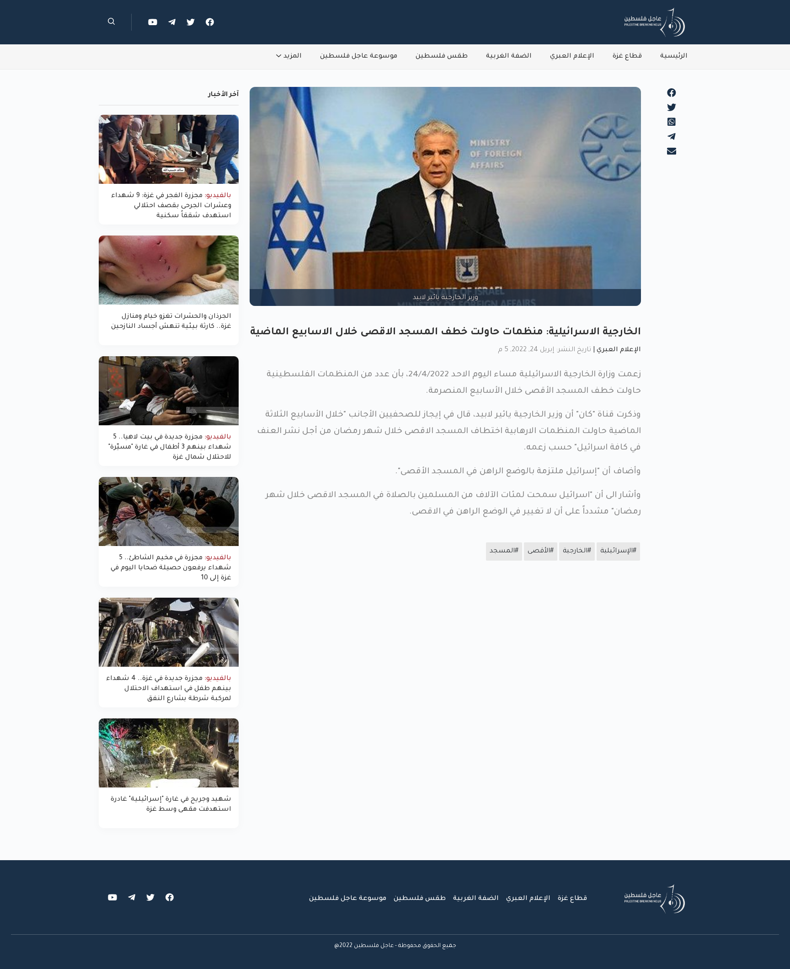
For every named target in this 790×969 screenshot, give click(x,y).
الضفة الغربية (509, 56)
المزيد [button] (292, 56)
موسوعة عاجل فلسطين (358, 56)
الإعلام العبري (572, 56)
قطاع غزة (627, 56)
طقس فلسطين (442, 56)
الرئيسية (674, 56)
